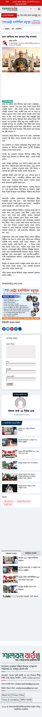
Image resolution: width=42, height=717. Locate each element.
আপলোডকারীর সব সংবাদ (21, 415)
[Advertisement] (21, 86)
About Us (6, 695)
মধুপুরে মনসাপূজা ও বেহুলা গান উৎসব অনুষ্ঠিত (27, 441)
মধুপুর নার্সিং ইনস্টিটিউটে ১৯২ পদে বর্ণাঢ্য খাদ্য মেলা (28, 452)
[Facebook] (4, 329)
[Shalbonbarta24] (21, 655)
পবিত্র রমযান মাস (8, 501)
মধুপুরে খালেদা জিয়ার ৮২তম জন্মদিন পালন (26, 487)
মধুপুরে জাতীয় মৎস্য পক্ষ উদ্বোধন (28, 463)
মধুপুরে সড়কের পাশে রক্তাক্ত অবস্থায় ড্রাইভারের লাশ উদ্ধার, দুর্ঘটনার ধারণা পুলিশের (26, 476)
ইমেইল (8, 369)
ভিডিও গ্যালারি (26, 700)
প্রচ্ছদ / (7, 29)
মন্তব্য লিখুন (10, 344)
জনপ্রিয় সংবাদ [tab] (31, 553)
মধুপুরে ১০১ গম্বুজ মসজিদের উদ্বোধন (26, 429)
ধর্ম (13, 29)
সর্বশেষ (18, 29)
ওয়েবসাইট (10, 376)
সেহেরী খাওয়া (7, 505)
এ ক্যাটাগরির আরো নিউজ (11, 423)
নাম (7, 362)
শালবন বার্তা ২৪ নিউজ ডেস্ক (21, 411)
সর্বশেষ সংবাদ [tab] (11, 553)
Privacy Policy (18, 695)
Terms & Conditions (10, 700)
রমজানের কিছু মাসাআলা (23, 501)
